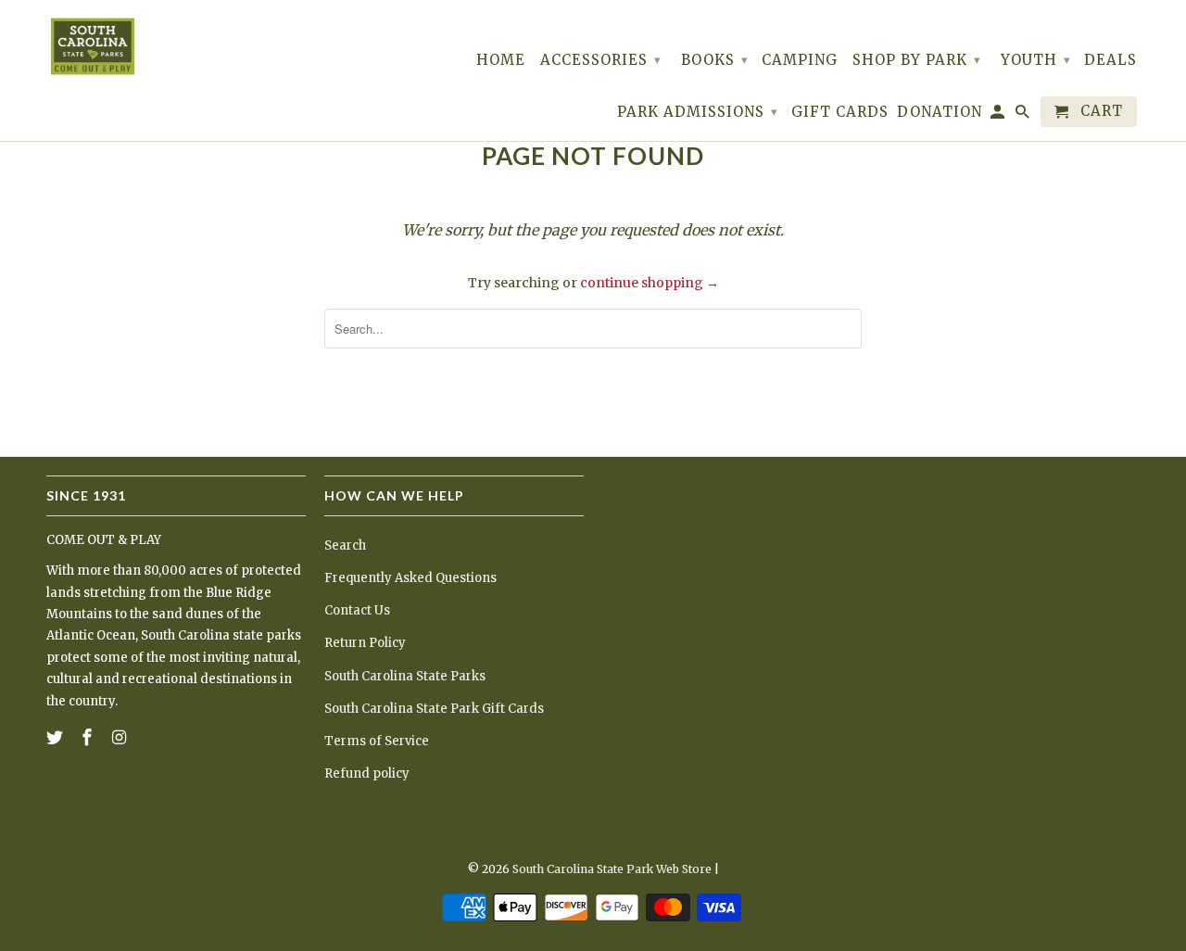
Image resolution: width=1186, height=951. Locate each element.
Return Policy (365, 643)
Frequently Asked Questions (410, 578)
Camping (800, 60)
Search (345, 545)
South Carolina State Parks (405, 676)
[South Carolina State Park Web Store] (92, 46)
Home (500, 60)
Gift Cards (840, 112)
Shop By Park (916, 60)
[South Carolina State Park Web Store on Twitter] (56, 737)
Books (715, 60)
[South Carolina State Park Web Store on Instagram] (121, 737)
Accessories (601, 60)
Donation (939, 112)
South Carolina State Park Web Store (612, 869)
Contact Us (357, 610)
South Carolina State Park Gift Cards (434, 708)
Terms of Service (376, 741)
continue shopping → (649, 282)
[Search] (1024, 115)
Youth (1036, 60)
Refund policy (367, 773)
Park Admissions (697, 111)
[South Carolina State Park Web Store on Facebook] (89, 737)
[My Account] (998, 115)
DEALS (1110, 60)
